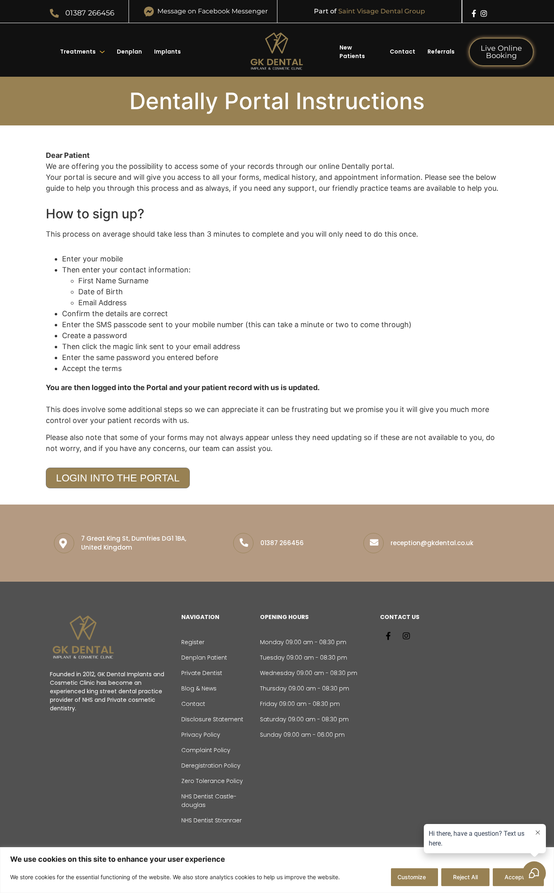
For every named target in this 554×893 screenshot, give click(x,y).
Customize (411, 877)
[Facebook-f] (474, 13)
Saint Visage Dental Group (381, 11)
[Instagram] (483, 13)
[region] (277, 870)
